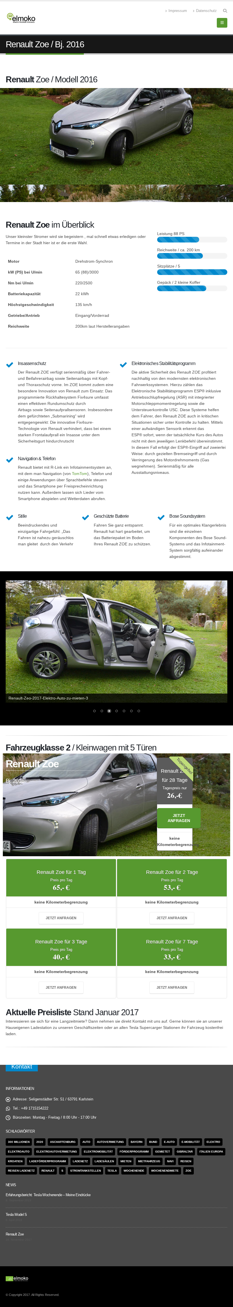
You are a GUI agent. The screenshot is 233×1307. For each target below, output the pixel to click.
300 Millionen (19, 1141)
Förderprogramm (134, 1151)
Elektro (213, 1141)
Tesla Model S (16, 1215)
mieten (125, 1161)
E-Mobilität (191, 1141)
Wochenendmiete (165, 1170)
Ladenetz (80, 1161)
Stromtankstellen (85, 1170)
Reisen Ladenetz (21, 1170)
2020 (39, 1141)
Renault (48, 1170)
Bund (153, 1141)
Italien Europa (211, 1151)
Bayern (136, 1141)
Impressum (177, 11)
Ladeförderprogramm (47, 1161)
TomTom (79, 473)
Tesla (112, 1170)
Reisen (185, 1161)
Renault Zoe (15, 1234)
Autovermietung (110, 1141)
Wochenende (134, 1170)
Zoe (189, 1170)
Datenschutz (206, 11)
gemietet (162, 1151)
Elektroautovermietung (56, 1151)
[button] (224, 11)
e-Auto (169, 1141)
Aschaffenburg (63, 1141)
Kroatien (15, 1161)
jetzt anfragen (179, 818)
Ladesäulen (104, 1161)
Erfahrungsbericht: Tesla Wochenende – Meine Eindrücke (48, 1195)
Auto (86, 1141)
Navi (170, 1161)
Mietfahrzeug (149, 1161)
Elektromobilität (98, 1151)
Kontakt (21, 1066)
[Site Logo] (21, 18)
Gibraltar (185, 1151)
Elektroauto (19, 1151)
